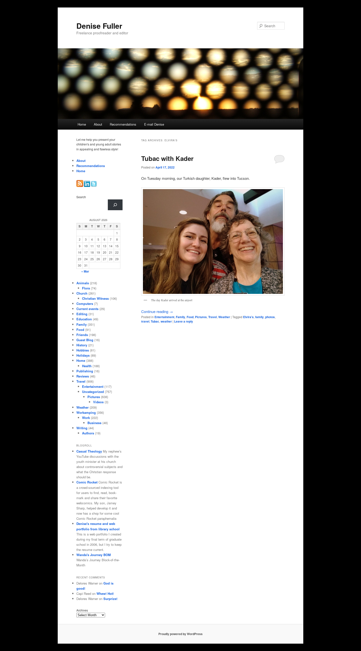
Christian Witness (95, 298)
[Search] (115, 204)
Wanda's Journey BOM (93, 554)
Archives (82, 610)
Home (82, 124)
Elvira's (248, 317)
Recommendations (123, 124)
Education (84, 319)
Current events (87, 308)
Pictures (201, 317)
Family (180, 317)
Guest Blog (84, 340)
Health (87, 366)
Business (94, 422)
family (259, 317)
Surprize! (110, 598)
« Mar (85, 271)
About (98, 124)
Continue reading (157, 311)
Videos (98, 402)
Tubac (155, 321)
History (81, 345)
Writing (81, 428)
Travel (212, 317)
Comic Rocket (86, 482)
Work (86, 417)
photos (270, 317)
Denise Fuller (99, 25)
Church (81, 293)
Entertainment (164, 317)
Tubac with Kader (167, 158)
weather (166, 321)
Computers (84, 303)
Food (190, 317)
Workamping (86, 412)
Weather (224, 317)
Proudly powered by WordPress (180, 634)
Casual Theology (89, 451)
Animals (82, 283)
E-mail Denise (154, 124)
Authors (88, 433)
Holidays (83, 355)
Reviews (82, 376)
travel (145, 321)
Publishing (84, 371)
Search (81, 197)
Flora (86, 288)
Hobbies (82, 350)
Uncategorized (93, 391)
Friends (82, 334)
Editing (81, 314)
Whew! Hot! (105, 593)
